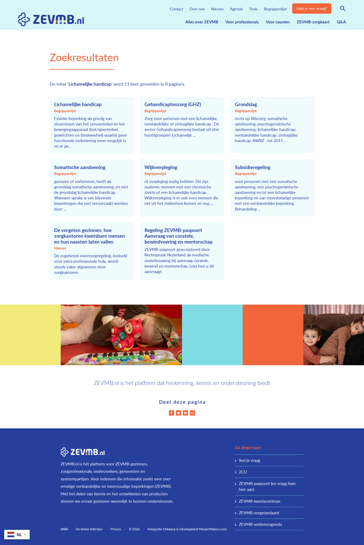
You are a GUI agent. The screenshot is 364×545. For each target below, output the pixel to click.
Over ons (197, 8)
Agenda (236, 8)
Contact (176, 8)
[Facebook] (171, 413)
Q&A (341, 22)
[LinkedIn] (185, 413)
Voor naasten (278, 22)
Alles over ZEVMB (201, 22)
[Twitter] (178, 413)
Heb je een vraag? (312, 8)
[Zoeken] (343, 8)
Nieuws (217, 8)
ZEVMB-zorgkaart (313, 22)
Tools (253, 8)
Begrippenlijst (275, 8)
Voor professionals (242, 22)
